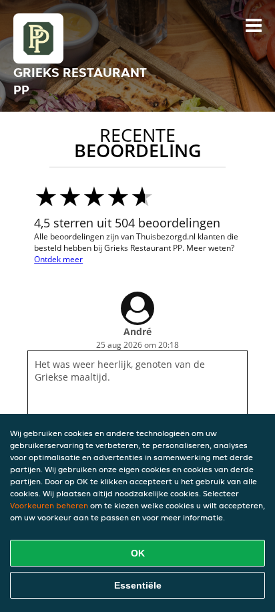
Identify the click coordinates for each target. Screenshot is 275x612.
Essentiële (138, 585)
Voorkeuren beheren (49, 505)
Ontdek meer (58, 259)
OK (138, 553)
